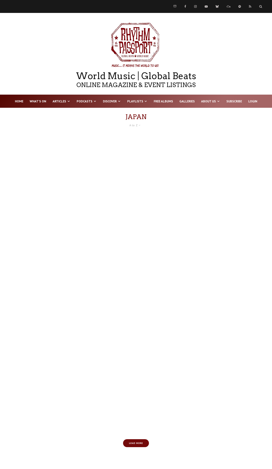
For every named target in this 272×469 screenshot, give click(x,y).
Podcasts (84, 101)
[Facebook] (185, 6)
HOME (19, 101)
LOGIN (252, 101)
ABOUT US (208, 101)
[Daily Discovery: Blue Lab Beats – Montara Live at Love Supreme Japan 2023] (136, 318)
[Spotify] (239, 6)
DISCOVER (110, 101)
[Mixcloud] (228, 6)
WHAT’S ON (38, 101)
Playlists (135, 101)
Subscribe (234, 101)
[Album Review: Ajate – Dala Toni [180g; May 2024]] (49, 171)
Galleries (187, 101)
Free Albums (163, 101)
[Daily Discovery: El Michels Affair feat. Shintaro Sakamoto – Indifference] (223, 318)
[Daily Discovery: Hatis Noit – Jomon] (49, 392)
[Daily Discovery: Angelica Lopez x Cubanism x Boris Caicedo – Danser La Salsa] (49, 318)
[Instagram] (195, 6)
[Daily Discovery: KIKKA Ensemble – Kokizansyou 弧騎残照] (136, 392)
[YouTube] (206, 6)
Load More (136, 443)
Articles (59, 101)
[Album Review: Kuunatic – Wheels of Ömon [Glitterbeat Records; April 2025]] (49, 245)
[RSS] (250, 6)
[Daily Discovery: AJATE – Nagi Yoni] (136, 245)
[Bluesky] (217, 6)
